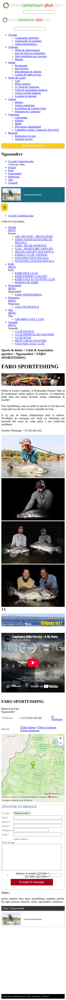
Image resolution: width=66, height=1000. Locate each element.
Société (5, 826)
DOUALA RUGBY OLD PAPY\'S (34, 251)
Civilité (5, 813)
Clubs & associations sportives (31, 90)
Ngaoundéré (14, 173)
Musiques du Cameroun (27, 111)
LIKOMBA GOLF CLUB (29, 319)
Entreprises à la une (25, 136)
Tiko (10, 179)
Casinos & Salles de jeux (28, 74)
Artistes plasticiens (25, 105)
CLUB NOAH (23, 337)
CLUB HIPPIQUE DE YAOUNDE (34, 334)
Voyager (12, 34)
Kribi (11, 170)
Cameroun (13, 114)
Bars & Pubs (21, 68)
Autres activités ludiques (28, 93)
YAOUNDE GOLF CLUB (30, 343)
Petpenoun (13, 176)
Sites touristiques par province (31, 56)
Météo (18, 123)
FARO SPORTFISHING (28, 294)
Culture (12, 99)
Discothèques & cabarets (28, 71)
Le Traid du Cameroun (27, 86)
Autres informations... (26, 44)
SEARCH (17, 11)
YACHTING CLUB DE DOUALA (34, 260)
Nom (4, 817)
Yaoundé (13, 182)
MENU (12, 230)
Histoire (19, 120)
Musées (19, 59)
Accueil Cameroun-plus (21, 161)
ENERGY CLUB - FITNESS (31, 254)
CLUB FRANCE (24, 331)
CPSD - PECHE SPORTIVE (31, 245)
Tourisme (13, 47)
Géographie (21, 117)
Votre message (8, 842)
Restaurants (21, 65)
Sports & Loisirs (17, 77)
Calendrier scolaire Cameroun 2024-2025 (37, 129)
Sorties (11, 62)
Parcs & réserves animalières (30, 53)
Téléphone (7, 830)
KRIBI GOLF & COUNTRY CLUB (35, 279)
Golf (17, 80)
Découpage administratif (28, 126)
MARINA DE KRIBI (26, 282)
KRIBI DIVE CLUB (26, 273)
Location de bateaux (26, 96)
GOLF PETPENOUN (27, 306)
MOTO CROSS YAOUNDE (31, 340)
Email (5, 834)
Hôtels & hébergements (27, 50)
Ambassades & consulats (28, 41)
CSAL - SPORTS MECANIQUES (34, 248)
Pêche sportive (22, 83)
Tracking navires (24, 139)
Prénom (5, 822)
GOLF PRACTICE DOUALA (32, 257)
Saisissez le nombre (26, 873)
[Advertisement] (33, 961)
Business (13, 132)
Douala (12, 167)
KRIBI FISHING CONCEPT (31, 276)
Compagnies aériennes (27, 37)
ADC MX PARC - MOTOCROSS (34, 236)
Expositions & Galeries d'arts (30, 108)
